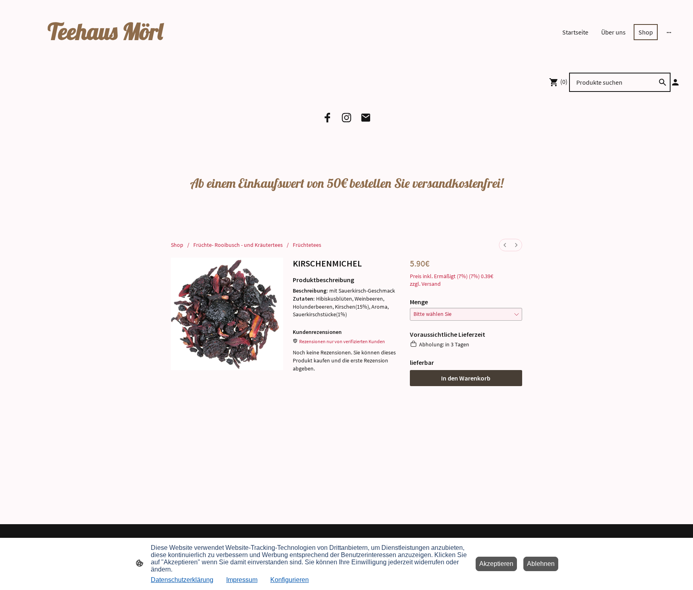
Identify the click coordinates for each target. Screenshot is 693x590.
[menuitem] (505, 245)
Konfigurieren (289, 579)
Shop (177, 244)
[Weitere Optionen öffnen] (669, 32)
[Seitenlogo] (120, 52)
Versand (431, 283)
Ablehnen (541, 563)
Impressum (241, 579)
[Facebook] (327, 117)
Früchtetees (307, 244)
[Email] (366, 117)
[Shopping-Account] (675, 82)
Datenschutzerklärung (182, 579)
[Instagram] (346, 117)
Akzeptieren (496, 563)
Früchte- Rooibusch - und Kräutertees (238, 244)
